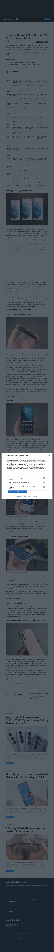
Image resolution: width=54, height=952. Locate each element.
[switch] (43, 478)
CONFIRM (17, 491)
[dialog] (27, 476)
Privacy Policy (34, 496)
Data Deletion (19, 496)
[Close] (50, 456)
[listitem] (27, 475)
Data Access (27, 496)
